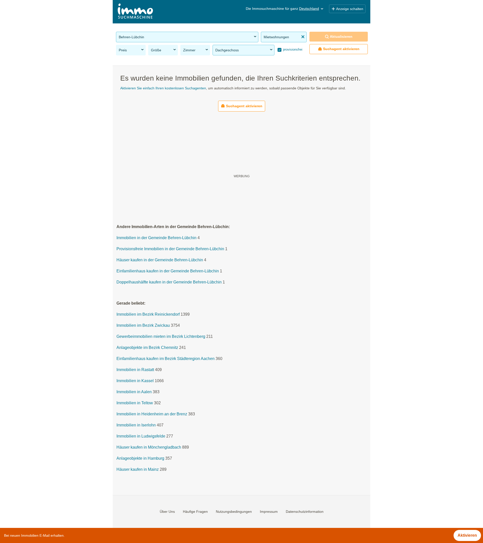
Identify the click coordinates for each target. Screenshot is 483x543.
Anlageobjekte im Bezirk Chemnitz (147, 348)
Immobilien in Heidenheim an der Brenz (151, 414)
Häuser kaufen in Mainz (137, 469)
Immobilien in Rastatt (135, 370)
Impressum (269, 512)
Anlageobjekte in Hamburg (140, 458)
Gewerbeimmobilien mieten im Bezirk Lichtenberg (160, 337)
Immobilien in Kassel (135, 381)
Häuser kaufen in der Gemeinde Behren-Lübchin (159, 260)
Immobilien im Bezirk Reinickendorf (148, 314)
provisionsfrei (292, 49)
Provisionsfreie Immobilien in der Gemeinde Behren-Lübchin (170, 249)
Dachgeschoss (227, 50)
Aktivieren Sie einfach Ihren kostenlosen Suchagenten (163, 88)
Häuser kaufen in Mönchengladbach (148, 447)
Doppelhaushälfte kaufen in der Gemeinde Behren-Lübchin (169, 282)
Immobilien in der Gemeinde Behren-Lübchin (156, 238)
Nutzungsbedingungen (234, 512)
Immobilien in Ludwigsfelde (140, 436)
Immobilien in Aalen (134, 392)
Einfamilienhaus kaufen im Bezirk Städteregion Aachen (165, 359)
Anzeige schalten (349, 9)
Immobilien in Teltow (134, 403)
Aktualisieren (341, 36)
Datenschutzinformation (305, 512)
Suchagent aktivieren (341, 49)
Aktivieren (467, 535)
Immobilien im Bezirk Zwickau (143, 325)
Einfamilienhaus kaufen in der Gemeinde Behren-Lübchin (167, 271)
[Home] (135, 12)
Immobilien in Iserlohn (136, 425)
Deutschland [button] (309, 9)
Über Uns (167, 512)
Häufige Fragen (195, 512)
